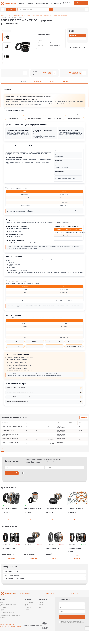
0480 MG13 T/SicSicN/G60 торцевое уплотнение (13, 430)
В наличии (84, 417)
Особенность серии (14, 114)
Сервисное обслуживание (42, 3)
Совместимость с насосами (54, 118)
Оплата (26, 604)
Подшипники (3, 617)
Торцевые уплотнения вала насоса (21, 15)
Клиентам (30, 3)
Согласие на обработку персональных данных (10, 626)
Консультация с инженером (81, 3)
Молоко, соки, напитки (14, 118)
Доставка (27, 605)
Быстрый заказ (11, 519)
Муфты (1, 610)
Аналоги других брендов (74, 118)
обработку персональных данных (74, 621)
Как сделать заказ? (29, 602)
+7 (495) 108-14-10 (66, 3)
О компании (22, 3)
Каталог (9, 15)
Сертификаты (28, 607)
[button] (6, 31)
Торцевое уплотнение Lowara (33, 508)
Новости (41, 609)
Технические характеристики (35, 114)
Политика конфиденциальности (7, 624)
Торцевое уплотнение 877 (9, 508)
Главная (3, 15)
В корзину (3, 516)
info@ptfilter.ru (57, 3)
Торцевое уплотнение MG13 (60, 15)
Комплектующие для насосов (6, 614)
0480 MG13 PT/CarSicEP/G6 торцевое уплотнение (10, 443)
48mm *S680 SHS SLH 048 (31, 547)
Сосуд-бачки (3, 607)
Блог (40, 607)
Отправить (9, 473)
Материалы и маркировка (54, 114)
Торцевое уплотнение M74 (76, 508)
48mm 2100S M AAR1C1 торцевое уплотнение (75, 547)
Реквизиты (27, 609)
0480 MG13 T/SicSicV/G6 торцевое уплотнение (12, 426)
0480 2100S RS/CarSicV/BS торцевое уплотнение (9, 547)
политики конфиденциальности (77, 622)
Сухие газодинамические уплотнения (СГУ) (10, 615)
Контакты (53, 3)
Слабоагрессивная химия (34, 118)
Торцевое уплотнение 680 (54, 508)
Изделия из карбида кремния (6, 605)
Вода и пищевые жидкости (74, 114)
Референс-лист (42, 605)
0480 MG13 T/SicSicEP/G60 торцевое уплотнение (10, 435)
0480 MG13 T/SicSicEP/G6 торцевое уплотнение (10, 439)
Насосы (2, 602)
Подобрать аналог (78, 516)
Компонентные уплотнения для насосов (41, 15)
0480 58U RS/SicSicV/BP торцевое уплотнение (53, 547)
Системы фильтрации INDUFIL (7, 612)
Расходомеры (3, 609)
